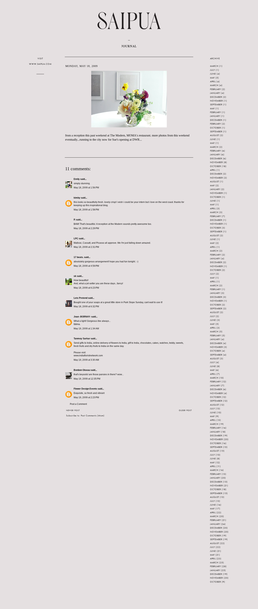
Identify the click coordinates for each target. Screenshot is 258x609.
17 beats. (78, 257)
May (212, 77)
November (216, 100)
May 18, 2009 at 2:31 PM (86, 247)
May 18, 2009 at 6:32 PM (86, 306)
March (214, 66)
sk (75, 276)
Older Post (185, 410)
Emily (77, 179)
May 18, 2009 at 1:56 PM (86, 187)
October (215, 127)
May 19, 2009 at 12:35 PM (87, 378)
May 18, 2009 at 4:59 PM (86, 266)
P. (74, 219)
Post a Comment (78, 404)
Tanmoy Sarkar (82, 338)
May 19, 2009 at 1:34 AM (86, 328)
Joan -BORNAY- (82, 316)
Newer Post (73, 410)
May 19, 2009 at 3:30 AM (86, 360)
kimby (77, 197)
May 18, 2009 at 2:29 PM (86, 228)
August (214, 135)
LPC (76, 238)
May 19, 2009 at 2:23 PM (86, 397)
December (216, 97)
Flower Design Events (85, 388)
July (212, 70)
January (215, 93)
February (215, 89)
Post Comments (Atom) (92, 415)
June (213, 73)
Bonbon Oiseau (82, 370)
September (216, 104)
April (213, 81)
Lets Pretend (80, 298)
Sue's (115, 139)
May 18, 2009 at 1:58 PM (86, 209)
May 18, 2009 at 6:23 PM (86, 287)
